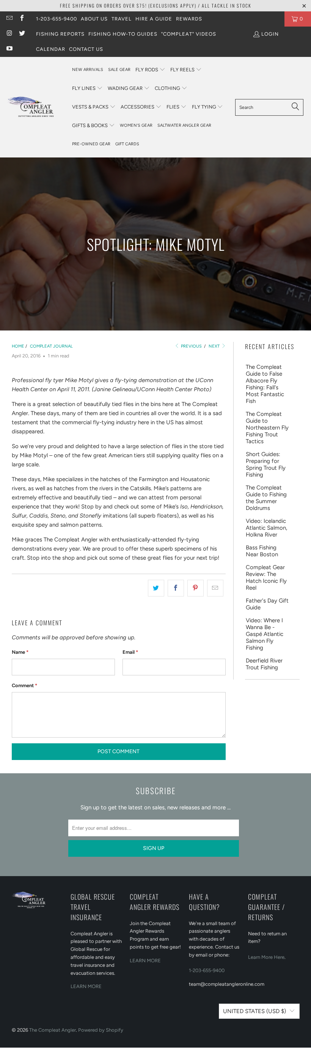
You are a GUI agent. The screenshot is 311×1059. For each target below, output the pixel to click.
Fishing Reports (60, 34)
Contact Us (86, 49)
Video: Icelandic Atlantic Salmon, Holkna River (266, 528)
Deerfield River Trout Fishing (264, 664)
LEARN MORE (86, 986)
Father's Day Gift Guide (267, 604)
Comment (24, 685)
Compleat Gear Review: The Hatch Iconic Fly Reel (266, 577)
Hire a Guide (153, 19)
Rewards (189, 19)
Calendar (50, 49)
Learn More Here (266, 957)
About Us (94, 19)
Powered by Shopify (100, 1030)
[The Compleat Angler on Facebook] (21, 19)
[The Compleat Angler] (36, 107)
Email (130, 652)
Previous (191, 346)
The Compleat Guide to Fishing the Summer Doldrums (266, 497)
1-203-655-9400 (56, 19)
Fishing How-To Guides (122, 34)
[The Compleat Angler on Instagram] (9, 34)
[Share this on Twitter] (156, 588)
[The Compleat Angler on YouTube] (9, 49)
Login (270, 34)
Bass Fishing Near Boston (262, 551)
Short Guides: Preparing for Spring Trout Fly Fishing (266, 464)
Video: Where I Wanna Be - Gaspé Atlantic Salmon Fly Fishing (264, 634)
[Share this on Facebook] (176, 588)
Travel (122, 19)
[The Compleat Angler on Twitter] (21, 34)
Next (215, 346)
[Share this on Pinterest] (195, 588)
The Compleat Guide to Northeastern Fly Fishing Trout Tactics (267, 428)
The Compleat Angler (52, 1030)
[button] (150, 70)
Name (20, 652)
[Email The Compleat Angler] (9, 19)
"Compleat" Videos (188, 34)
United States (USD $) (254, 1011)
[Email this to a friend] (215, 588)
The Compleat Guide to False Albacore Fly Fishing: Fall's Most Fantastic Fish (265, 383)
